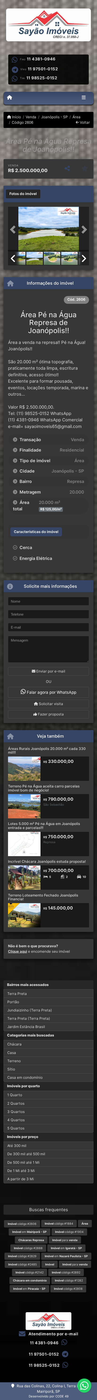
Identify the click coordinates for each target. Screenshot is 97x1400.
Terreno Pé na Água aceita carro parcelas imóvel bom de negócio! (44, 788)
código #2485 (22, 1264)
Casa (11, 1052)
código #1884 (59, 1223)
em (29, 1232)
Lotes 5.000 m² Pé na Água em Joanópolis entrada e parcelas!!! (44, 825)
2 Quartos (15, 1103)
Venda (31, 117)
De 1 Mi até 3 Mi (21, 1170)
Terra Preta (17, 993)
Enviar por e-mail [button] (50, 671)
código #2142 (30, 1272)
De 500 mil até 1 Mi (23, 1162)
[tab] (23, 194)
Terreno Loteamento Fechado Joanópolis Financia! (43, 897)
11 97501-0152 (43, 69)
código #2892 (66, 1272)
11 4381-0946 (41, 59)
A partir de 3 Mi (20, 1179)
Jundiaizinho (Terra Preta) (29, 1010)
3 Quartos (16, 1111)
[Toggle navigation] (83, 98)
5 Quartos (15, 1128)
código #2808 (68, 1288)
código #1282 (69, 1280)
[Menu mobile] (9, 98)
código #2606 (22, 1224)
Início (16, 117)
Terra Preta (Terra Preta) (28, 1018)
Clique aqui (17, 951)
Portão (13, 1002)
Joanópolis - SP (54, 117)
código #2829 (22, 1256)
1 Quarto (14, 1095)
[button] (14, 229)
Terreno (14, 1061)
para (64, 1240)
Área (77, 117)
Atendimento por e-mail (53, 1334)
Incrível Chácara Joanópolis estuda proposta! (47, 861)
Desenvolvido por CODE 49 (49, 1396)
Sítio (11, 1069)
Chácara (14, 1044)
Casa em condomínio (25, 1077)
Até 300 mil (16, 1145)
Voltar (84, 122)
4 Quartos (16, 1120)
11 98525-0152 (41, 78)
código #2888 (28, 1248)
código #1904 (69, 1232)
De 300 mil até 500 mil (26, 1154)
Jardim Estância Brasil (26, 1026)
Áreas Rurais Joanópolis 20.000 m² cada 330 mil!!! (47, 750)
